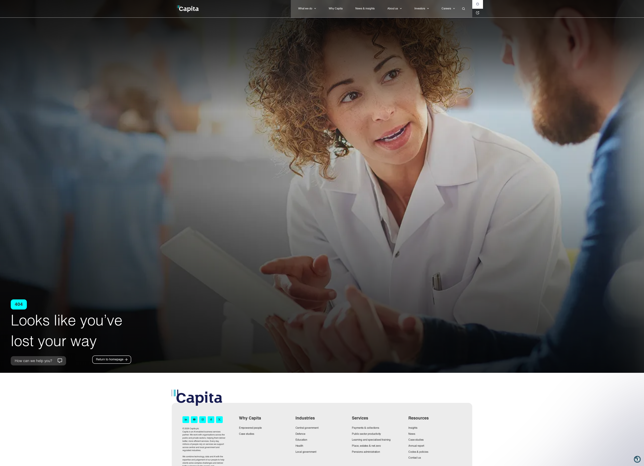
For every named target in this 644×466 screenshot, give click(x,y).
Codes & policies (418, 452)
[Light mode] (477, 4)
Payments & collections (365, 428)
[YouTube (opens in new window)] (194, 419)
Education (301, 440)
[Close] (463, 8)
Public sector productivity (366, 434)
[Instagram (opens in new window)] (202, 419)
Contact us (414, 458)
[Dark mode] (477, 13)
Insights (412, 428)
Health (299, 446)
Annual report (416, 446)
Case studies (246, 434)
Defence (300, 434)
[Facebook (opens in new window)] (211, 419)
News (411, 434)
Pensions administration (366, 452)
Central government (307, 428)
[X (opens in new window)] (219, 419)
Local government (306, 452)
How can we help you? (33, 360)
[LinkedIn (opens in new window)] (185, 419)
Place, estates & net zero (366, 446)
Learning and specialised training (371, 440)
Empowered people (250, 428)
